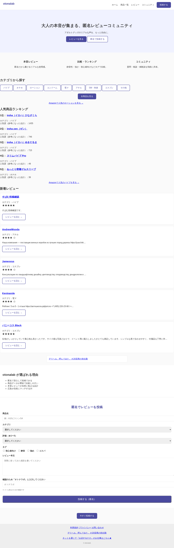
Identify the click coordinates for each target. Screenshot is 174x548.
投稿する (164, 5)
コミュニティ (148, 5)
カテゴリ (7, 424)
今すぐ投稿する (87, 516)
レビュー (135, 5)
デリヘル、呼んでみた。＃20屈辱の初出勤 (68, 359)
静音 (22, 451)
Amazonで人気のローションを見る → (66, 103)
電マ (66, 88)
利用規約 (74, 528)
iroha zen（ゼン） (17, 128)
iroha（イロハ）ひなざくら (22, 115)
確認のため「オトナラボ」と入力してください (24, 479)
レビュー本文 (9, 455)
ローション (35, 88)
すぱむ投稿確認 (10, 196)
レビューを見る (76, 39)
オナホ (20, 88)
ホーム (115, 5)
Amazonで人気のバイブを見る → (64, 182)
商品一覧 (125, 5)
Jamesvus (8, 261)
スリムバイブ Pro (16, 155)
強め (32, 451)
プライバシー (85, 528)
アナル (79, 88)
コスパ (42, 451)
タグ (5, 447)
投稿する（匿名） (87, 499)
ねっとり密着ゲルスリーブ (21, 169)
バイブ (6, 88)
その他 (124, 88)
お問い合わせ (98, 528)
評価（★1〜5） (10, 436)
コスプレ (109, 88)
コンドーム (52, 88)
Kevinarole (8, 293)
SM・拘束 (93, 88)
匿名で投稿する (97, 39)
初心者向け (10, 451)
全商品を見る (87, 96)
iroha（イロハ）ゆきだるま (22, 142)
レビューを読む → (13, 217)
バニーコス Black (12, 325)
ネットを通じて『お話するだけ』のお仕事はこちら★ (87, 538)
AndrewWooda (10, 229)
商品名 (6, 413)
